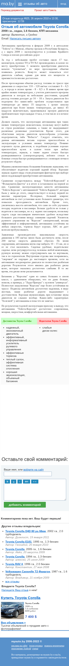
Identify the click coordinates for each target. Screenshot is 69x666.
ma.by (7, 3)
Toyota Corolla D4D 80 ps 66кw (25, 531)
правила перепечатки (54, 645)
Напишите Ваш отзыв (15, 590)
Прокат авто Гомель (45, 10)
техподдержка (36, 645)
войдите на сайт (33, 469)
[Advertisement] (34, 421)
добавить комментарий (25, 504)
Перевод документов (12, 10)
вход (63, 3)
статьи (35, 648)
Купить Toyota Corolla (20, 598)
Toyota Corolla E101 (18, 541)
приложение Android (21, 648)
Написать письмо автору (25, 38)
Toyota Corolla (15, 549)
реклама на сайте (19, 645)
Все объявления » (13, 622)
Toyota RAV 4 (14, 564)
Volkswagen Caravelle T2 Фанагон (27, 571)
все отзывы (12, 581)
